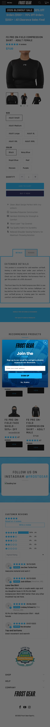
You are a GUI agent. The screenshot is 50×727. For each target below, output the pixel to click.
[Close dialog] (45, 342)
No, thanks (25, 382)
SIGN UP (25, 375)
